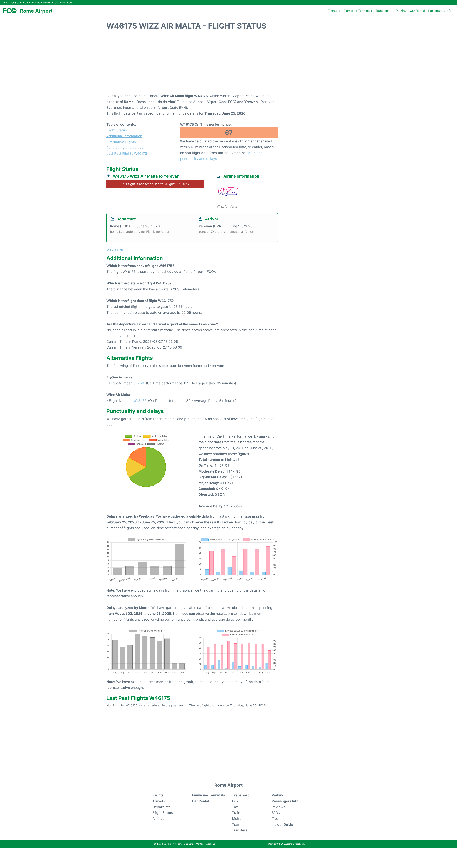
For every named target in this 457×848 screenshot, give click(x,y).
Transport (240, 795)
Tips (275, 818)
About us (210, 843)
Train (236, 813)
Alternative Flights (121, 142)
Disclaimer (189, 843)
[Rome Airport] (10, 10)
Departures (161, 807)
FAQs (276, 813)
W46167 (140, 400)
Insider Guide (282, 824)
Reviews (278, 807)
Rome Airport (36, 10)
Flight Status (116, 130)
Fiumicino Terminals (358, 10)
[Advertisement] (228, 64)
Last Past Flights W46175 (126, 153)
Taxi (235, 807)
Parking (401, 10)
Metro (237, 818)
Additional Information (124, 136)
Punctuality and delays (124, 147)
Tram (236, 824)
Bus (235, 801)
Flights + (334, 10)
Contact (200, 843)
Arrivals (158, 801)
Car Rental (417, 10)
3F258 (139, 383)
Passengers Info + (441, 10)
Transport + (383, 10)
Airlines (158, 818)
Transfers (239, 830)
